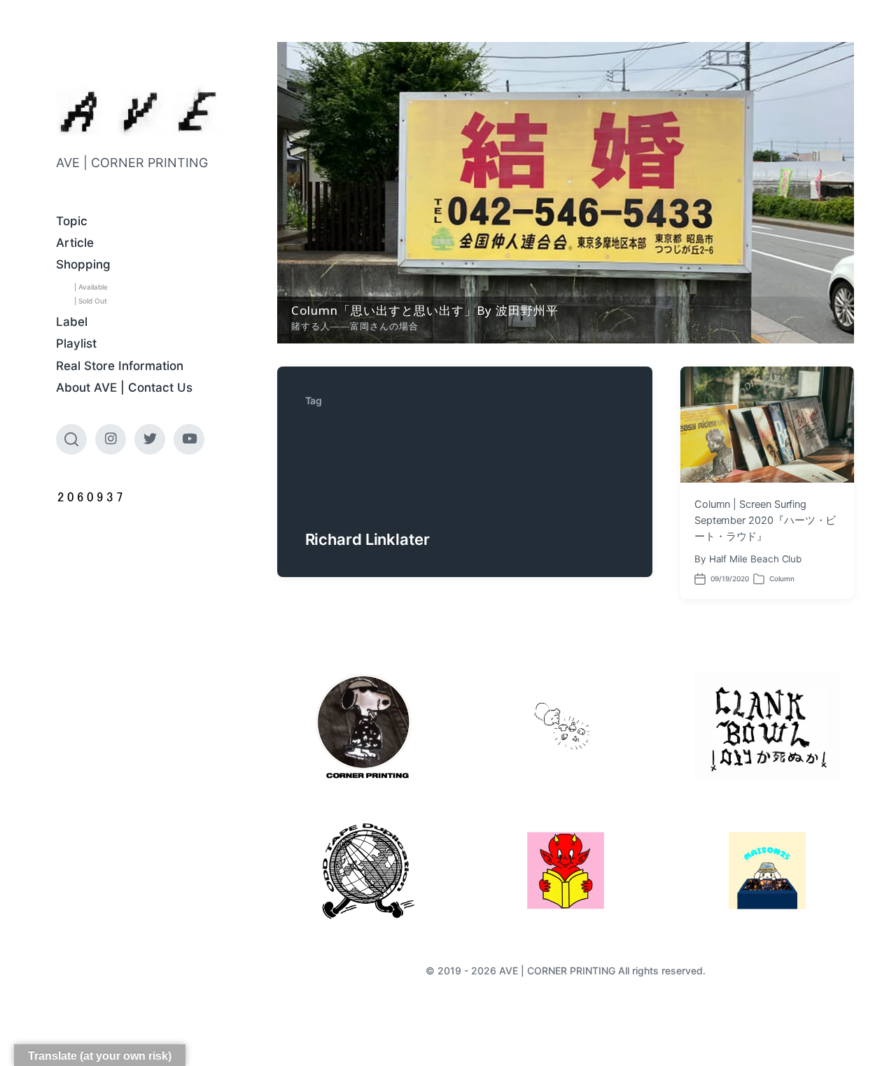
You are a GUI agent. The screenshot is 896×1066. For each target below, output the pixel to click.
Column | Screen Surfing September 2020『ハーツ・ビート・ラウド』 (765, 520)
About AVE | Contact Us (124, 388)
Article (75, 243)
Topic (72, 221)
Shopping (83, 264)
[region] (565, 192)
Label (72, 322)
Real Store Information (119, 366)
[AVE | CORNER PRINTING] (138, 111)
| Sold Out (90, 301)
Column (781, 578)
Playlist (76, 343)
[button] (565, 192)
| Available (91, 287)
